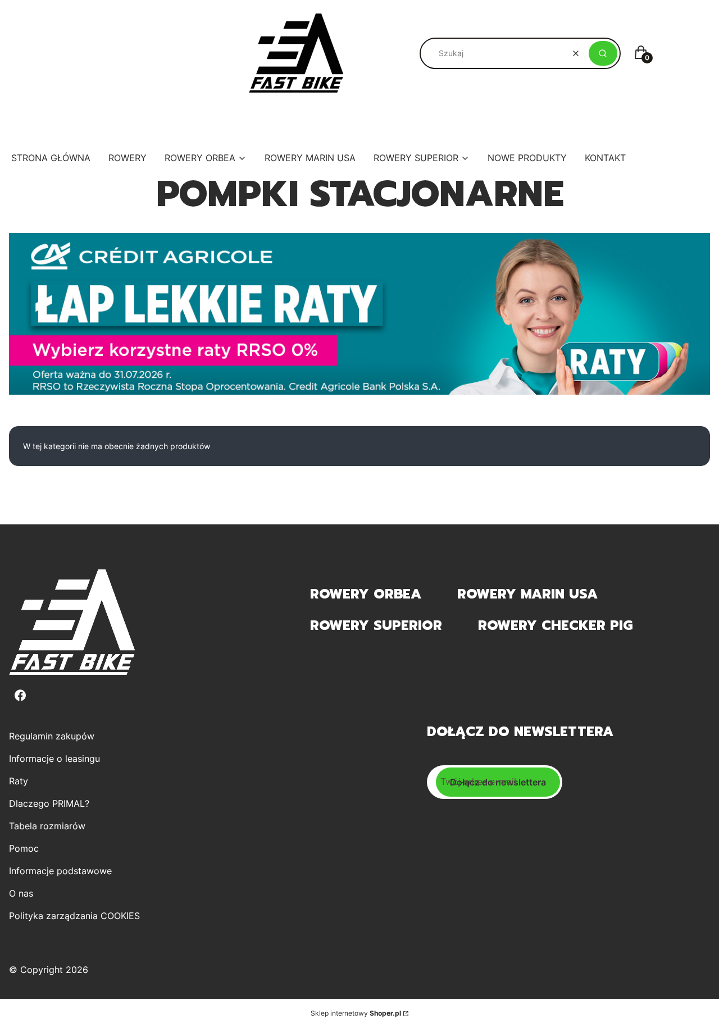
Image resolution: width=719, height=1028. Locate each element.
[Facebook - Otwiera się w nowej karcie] (20, 695)
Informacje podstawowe (60, 870)
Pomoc (24, 848)
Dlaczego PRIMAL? (49, 803)
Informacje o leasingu (54, 758)
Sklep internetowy (356, 1013)
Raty (18, 781)
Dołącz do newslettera (498, 782)
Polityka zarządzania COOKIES (74, 915)
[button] (603, 53)
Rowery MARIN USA (527, 594)
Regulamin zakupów (51, 736)
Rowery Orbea (365, 594)
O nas (21, 893)
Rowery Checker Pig (555, 625)
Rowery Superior (376, 625)
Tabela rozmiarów (47, 825)
